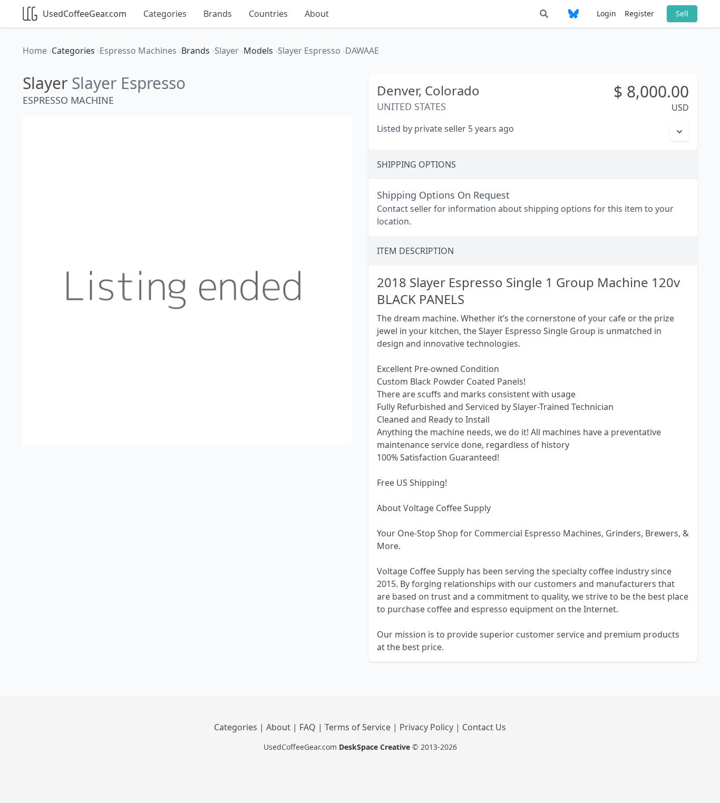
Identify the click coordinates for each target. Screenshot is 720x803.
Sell (682, 13)
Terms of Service (359, 727)
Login (606, 13)
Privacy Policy (427, 727)
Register (639, 13)
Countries (268, 13)
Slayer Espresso (129, 83)
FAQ (308, 727)
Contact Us (484, 727)
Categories (165, 13)
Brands (217, 13)
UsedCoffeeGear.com (85, 13)
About (317, 13)
